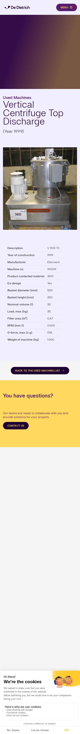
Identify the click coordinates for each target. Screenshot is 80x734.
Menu (64, 7)
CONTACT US (15, 425)
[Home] (17, 7)
